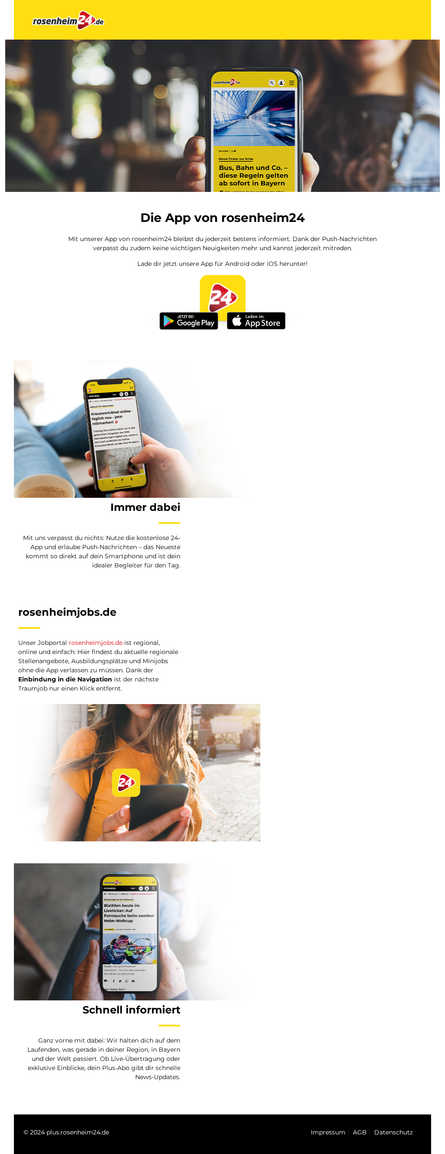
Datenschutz (393, 1132)
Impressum (328, 1132)
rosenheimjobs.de (96, 643)
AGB (360, 1132)
